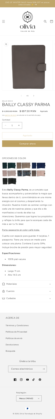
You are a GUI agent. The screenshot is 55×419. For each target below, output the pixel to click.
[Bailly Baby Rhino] (23, 168)
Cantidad (6, 120)
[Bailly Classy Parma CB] (38, 176)
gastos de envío (10, 115)
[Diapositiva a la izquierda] (21, 96)
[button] (3, 21)
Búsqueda (10, 351)
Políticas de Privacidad (16, 332)
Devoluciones (12, 344)
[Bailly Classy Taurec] (38, 168)
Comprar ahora (27, 143)
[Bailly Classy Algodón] (9, 176)
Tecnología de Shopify (33, 414)
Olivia (22, 414)
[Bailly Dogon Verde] (9, 168)
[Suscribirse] (43, 369)
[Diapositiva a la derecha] (34, 96)
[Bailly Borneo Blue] (24, 176)
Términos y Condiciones (17, 325)
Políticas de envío (14, 338)
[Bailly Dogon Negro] (9, 184)
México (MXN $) (26, 398)
